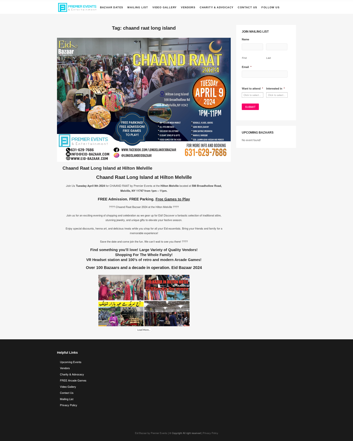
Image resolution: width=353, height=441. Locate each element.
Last (268, 57)
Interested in (275, 88)
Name (245, 39)
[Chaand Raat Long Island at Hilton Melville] (144, 40)
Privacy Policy (68, 405)
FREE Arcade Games (73, 380)
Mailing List (137, 7)
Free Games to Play (173, 199)
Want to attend (252, 88)
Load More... (143, 330)
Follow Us (270, 7)
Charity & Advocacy (216, 7)
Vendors (188, 7)
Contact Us (247, 7)
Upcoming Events (70, 362)
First (244, 57)
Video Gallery (164, 7)
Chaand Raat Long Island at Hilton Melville (107, 168)
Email (247, 67)
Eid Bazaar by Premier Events (151, 433)
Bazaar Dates (111, 7)
